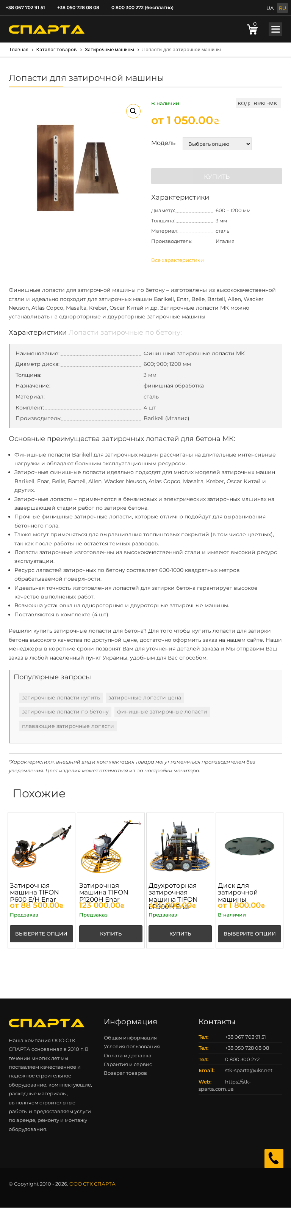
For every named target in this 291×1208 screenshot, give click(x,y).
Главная (19, 49)
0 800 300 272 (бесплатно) (142, 7)
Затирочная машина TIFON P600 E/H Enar (34, 892)
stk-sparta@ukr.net (248, 1070)
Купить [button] (111, 934)
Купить (217, 176)
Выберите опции (41, 934)
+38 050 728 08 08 (78, 7)
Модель (163, 142)
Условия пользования (132, 1046)
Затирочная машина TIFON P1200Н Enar (103, 892)
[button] (133, 111)
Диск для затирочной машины (238, 892)
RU (282, 8)
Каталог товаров (56, 49)
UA (270, 8)
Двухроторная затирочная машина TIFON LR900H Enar (173, 896)
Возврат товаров (125, 1073)
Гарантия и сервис (128, 1064)
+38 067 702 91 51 (25, 7)
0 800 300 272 (242, 1059)
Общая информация (130, 1038)
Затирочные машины (109, 49)
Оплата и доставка (128, 1055)
